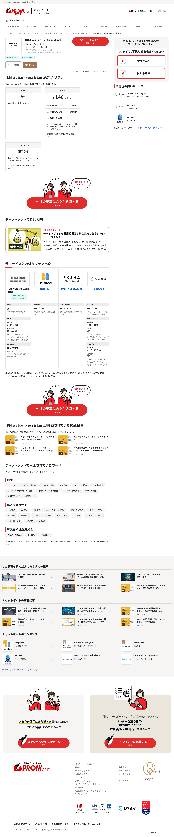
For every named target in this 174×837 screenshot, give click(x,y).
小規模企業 (44, 535)
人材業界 (29, 521)
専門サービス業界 (95, 510)
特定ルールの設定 (80, 485)
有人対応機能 (98, 485)
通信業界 (11, 515)
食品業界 (24, 510)
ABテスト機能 (90, 491)
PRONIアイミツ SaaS (13, 33)
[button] (141, 60)
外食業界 (36, 510)
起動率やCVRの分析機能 (48, 491)
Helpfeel (45, 288)
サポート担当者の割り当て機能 (20, 491)
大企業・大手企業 (15, 535)
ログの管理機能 (48, 485)
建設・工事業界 (76, 510)
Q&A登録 (63, 485)
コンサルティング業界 (42, 515)
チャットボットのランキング (54, 33)
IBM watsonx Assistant (79, 33)
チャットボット (32, 33)
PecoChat (98, 288)
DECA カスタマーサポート (87, 655)
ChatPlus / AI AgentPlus (146, 655)
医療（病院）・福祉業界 (55, 510)
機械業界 (24, 515)
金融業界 (42, 521)
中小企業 (31, 535)
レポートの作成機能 (71, 491)
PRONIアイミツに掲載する (151, 128)
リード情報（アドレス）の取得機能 (22, 485)
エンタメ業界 (62, 515)
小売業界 (11, 510)
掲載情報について (88, 72)
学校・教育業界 (14, 521)
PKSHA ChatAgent (71, 288)
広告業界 (76, 515)
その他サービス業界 (94, 515)
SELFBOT (19, 655)
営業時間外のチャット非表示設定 (21, 496)
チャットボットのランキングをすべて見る (20, 669)
